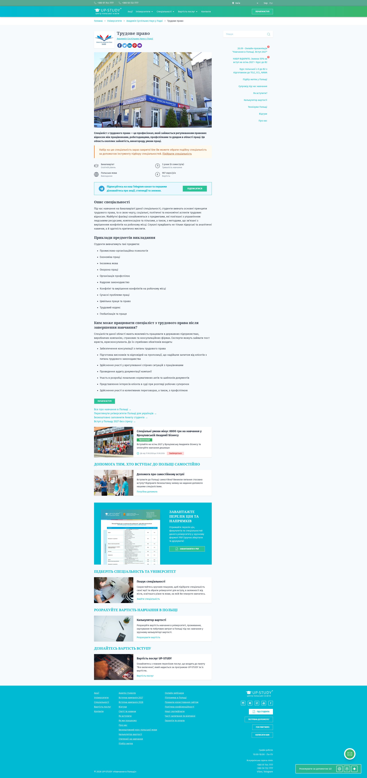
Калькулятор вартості (151, 620)
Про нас (123, 725)
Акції (96, 693)
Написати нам (262, 735)
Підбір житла (126, 743)
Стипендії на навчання (131, 739)
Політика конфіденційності (179, 706)
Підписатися (194, 188)
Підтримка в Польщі (176, 697)
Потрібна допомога (147, 491)
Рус (271, 3)
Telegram (268, 771)
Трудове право (175, 21)
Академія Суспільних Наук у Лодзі (144, 21)
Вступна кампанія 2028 (131, 702)
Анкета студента (127, 693)
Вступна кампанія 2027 (131, 697)
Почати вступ (262, 11)
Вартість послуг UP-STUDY (154, 658)
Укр (266, 3)
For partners (262, 727)
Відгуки (123, 706)
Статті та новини (127, 711)
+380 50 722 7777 (265, 768)
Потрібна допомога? (258, 719)
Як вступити (125, 716)
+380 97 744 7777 (265, 764)
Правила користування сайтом (181, 702)
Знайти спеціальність (148, 599)
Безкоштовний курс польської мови (138, 729)
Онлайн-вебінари (174, 693)
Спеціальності (101, 702)
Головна (98, 21)
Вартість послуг (145, 675)
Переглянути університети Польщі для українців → (125, 413)
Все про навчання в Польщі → (112, 409)
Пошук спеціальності (151, 581)
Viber (259, 771)
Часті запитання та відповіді (180, 716)
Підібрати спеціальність (177, 153)
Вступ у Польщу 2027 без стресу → (115, 421)
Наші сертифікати (175, 711)
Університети (114, 21)
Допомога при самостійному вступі (160, 474)
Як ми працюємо (128, 720)
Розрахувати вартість (148, 637)
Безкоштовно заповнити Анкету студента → (121, 417)
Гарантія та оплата (175, 720)
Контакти (99, 711)
